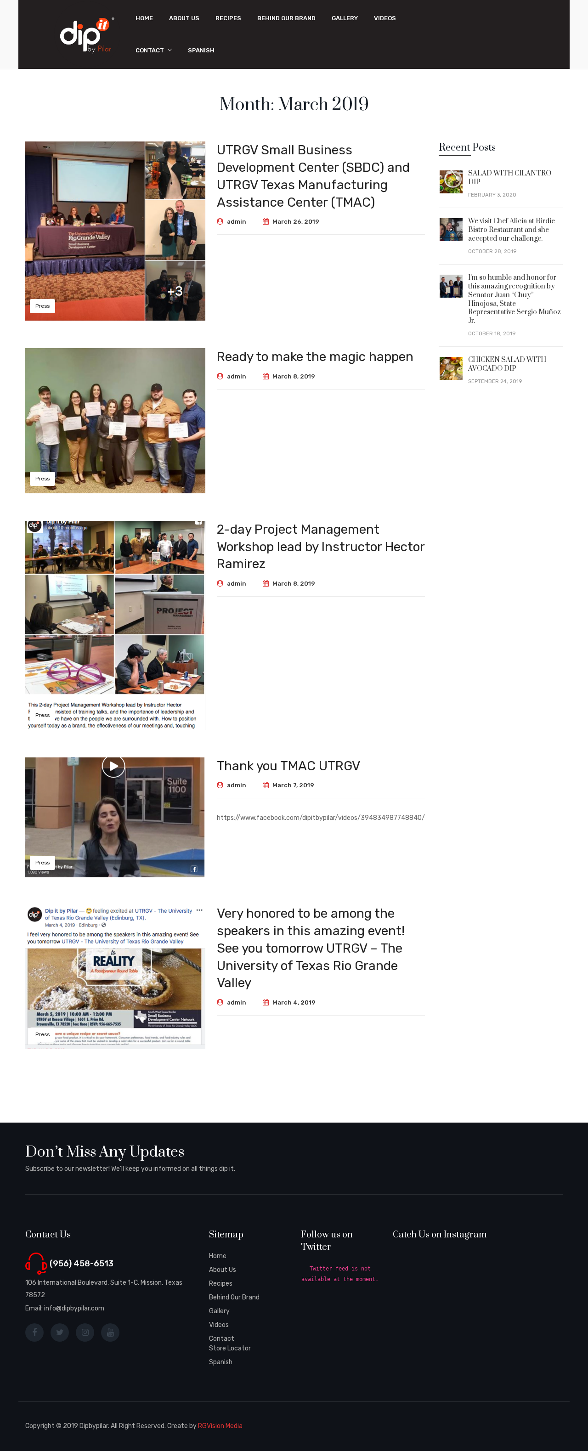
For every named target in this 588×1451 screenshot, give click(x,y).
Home (217, 1256)
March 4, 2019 (294, 1002)
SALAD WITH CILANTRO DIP (509, 177)
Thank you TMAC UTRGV (288, 765)
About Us (222, 1270)
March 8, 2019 (293, 376)
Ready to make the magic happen (315, 356)
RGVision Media (220, 1426)
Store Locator (230, 1348)
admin (236, 221)
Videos (219, 1325)
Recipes (220, 1283)
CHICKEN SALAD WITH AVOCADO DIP (507, 364)
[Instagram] (85, 1332)
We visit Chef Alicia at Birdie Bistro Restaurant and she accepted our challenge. (511, 230)
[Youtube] (110, 1332)
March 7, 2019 (293, 785)
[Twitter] (60, 1332)
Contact (221, 1339)
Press (42, 306)
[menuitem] (144, 18)
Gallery (219, 1311)
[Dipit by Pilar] (87, 34)
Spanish (220, 1362)
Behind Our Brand (234, 1297)
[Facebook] (34, 1332)
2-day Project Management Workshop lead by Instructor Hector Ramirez (320, 547)
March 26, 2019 (295, 221)
